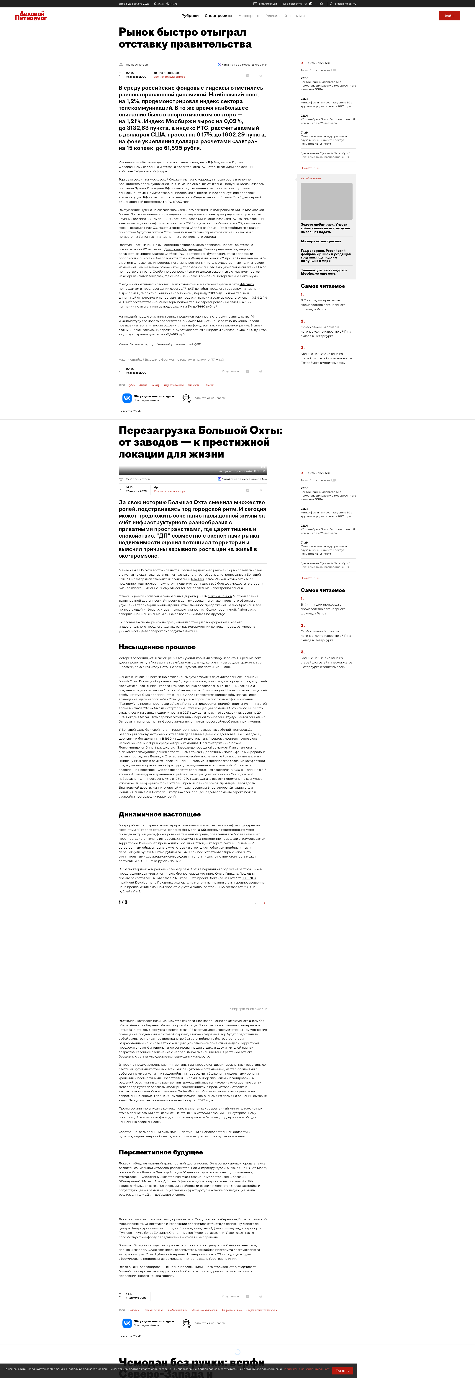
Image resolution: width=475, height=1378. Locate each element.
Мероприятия (250, 16)
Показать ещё (310, 168)
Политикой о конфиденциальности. (307, 1369)
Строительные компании (261, 1310)
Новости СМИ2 (130, 411)
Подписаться (268, 3)
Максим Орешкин (251, 219)
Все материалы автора (169, 76)
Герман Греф (217, 228)
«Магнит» (247, 284)
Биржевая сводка (174, 385)
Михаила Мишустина (199, 321)
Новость (209, 385)
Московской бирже (165, 179)
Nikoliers (197, 579)
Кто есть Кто (294, 16)
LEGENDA (249, 878)
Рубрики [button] (190, 15)
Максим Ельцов (220, 596)
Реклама (273, 16)
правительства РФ (191, 167)
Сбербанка (198, 228)
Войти (450, 15)
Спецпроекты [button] (219, 15)
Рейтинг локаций (153, 1310)
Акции (143, 385)
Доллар (155, 385)
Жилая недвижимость (204, 1310)
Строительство (232, 1310)
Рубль (131, 385)
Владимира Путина (228, 162)
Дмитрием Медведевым (183, 249)
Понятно (342, 1370)
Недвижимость (177, 1310)
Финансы (193, 385)
